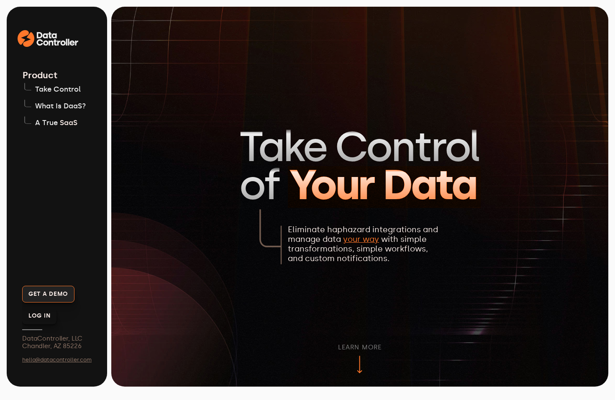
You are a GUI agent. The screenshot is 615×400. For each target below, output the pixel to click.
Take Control (58, 89)
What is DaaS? (60, 106)
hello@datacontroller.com (57, 359)
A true (47, 122)
